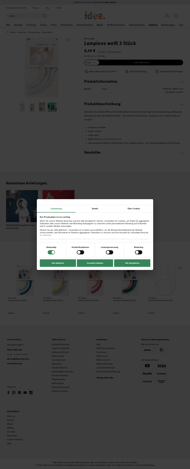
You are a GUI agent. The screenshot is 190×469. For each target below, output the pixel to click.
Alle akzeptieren (132, 263)
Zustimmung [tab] (56, 208)
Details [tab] (95, 208)
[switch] (80, 252)
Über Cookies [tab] (134, 208)
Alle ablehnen (58, 263)
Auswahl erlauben (95, 263)
